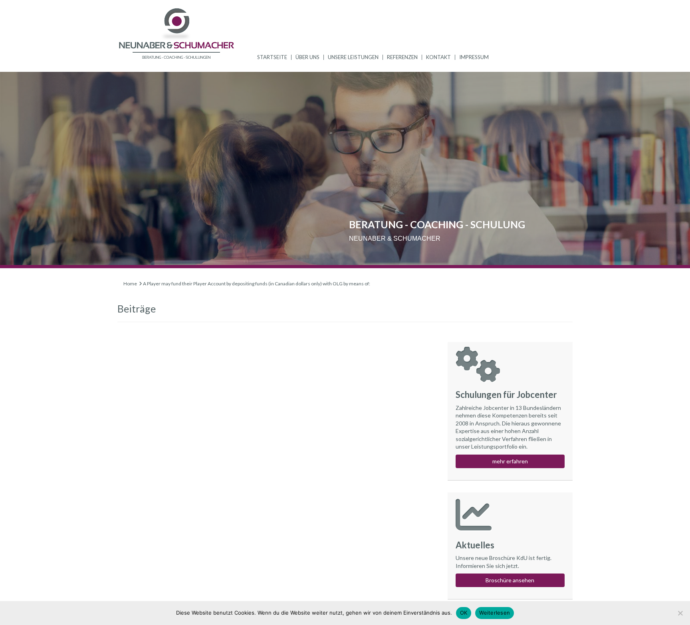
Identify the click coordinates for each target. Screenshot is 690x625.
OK (464, 612)
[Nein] (680, 613)
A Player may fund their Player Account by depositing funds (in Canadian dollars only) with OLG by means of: (256, 284)
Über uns (307, 57)
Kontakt (438, 57)
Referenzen (402, 57)
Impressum (474, 57)
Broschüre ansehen (510, 580)
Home (130, 284)
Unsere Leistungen (353, 57)
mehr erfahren (510, 461)
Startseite (272, 57)
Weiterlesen (494, 612)
